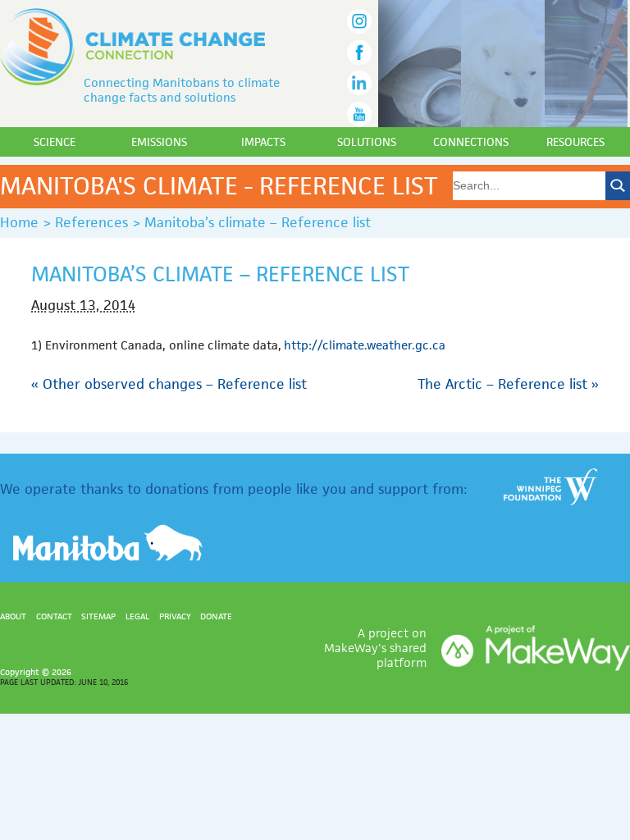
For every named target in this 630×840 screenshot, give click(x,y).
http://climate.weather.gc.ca (364, 345)
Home (19, 222)
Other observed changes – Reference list (169, 384)
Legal (137, 616)
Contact (54, 616)
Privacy (175, 616)
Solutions (366, 142)
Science (54, 142)
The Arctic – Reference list (508, 384)
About (13, 616)
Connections (471, 142)
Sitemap (98, 616)
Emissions (159, 142)
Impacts (263, 142)
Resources (575, 142)
